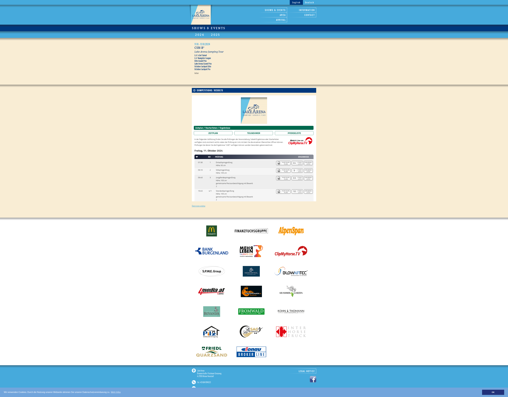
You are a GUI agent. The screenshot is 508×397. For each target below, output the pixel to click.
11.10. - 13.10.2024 (202, 44)
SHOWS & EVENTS (275, 10)
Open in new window (198, 206)
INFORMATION (307, 10)
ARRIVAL (281, 19)
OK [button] (493, 392)
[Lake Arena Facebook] (313, 379)
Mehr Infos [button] (116, 392)
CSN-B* (199, 48)
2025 (215, 35)
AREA (283, 14)
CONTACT (309, 14)
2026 (200, 35)
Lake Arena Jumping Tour (209, 51)
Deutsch (309, 2)
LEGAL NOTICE (307, 371)
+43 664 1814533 (205, 382)
